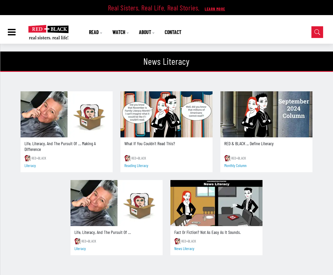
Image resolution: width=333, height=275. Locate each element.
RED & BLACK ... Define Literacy (249, 143)
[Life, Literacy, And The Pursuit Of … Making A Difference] (67, 114)
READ (94, 32)
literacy (30, 165)
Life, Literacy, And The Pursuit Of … (102, 232)
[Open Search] (317, 32)
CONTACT (173, 32)
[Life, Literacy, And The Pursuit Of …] (117, 203)
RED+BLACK (38, 158)
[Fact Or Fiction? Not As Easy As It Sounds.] (216, 203)
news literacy (184, 248)
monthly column (235, 165)
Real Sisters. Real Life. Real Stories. (154, 7)
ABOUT (145, 32)
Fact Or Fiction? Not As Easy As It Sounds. (207, 232)
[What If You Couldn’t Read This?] (166, 114)
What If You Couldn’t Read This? (149, 143)
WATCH (119, 32)
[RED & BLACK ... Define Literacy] (266, 114)
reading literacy (136, 165)
